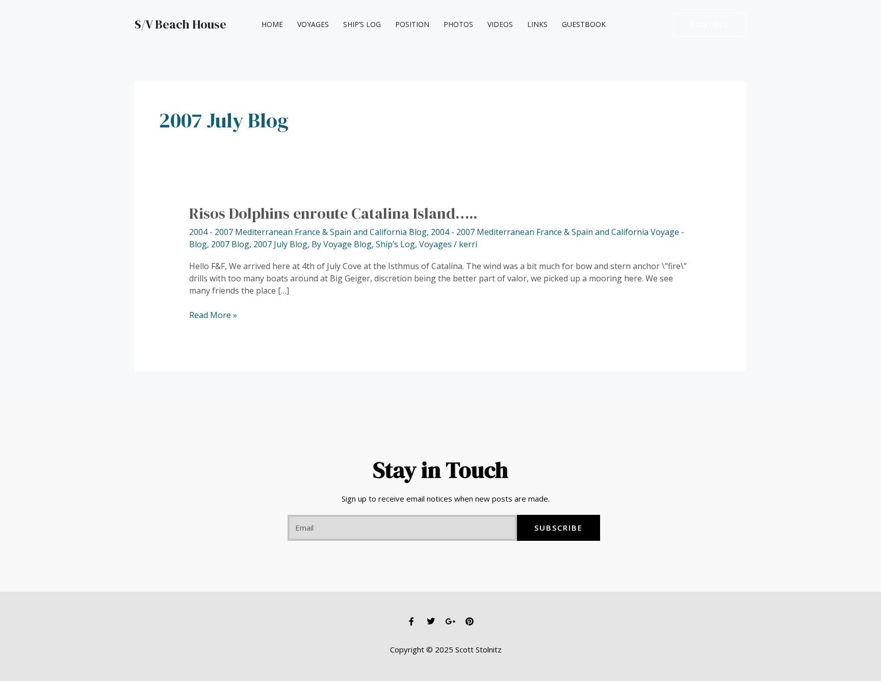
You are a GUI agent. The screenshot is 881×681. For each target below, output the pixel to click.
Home (272, 24)
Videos (500, 24)
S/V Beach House (180, 24)
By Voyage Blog (342, 244)
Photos (458, 24)
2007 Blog (230, 244)
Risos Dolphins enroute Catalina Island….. (333, 213)
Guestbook (584, 24)
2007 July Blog (280, 244)
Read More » (213, 315)
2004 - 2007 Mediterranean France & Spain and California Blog (308, 232)
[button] (709, 25)
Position (412, 24)
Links (537, 24)
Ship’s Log (362, 24)
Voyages (313, 24)
